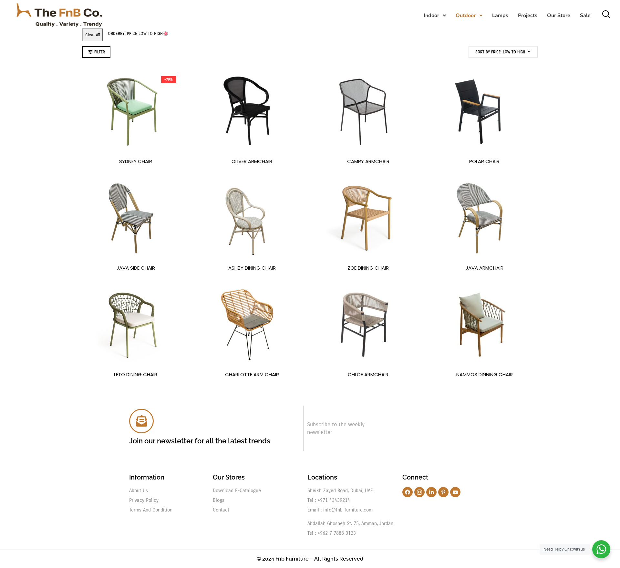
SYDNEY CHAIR (135, 161)
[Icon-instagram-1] (419, 492)
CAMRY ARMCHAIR (368, 161)
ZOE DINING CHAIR (368, 267)
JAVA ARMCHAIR (484, 267)
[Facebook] (407, 492)
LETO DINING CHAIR (135, 374)
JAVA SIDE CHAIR (136, 267)
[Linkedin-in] (431, 492)
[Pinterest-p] (443, 492)
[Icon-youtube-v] (455, 492)
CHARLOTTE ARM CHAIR (252, 374)
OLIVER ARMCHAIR (252, 161)
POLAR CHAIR (484, 161)
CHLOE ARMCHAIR (368, 374)
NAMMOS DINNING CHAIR (484, 374)
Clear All (92, 34)
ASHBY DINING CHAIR (252, 267)
